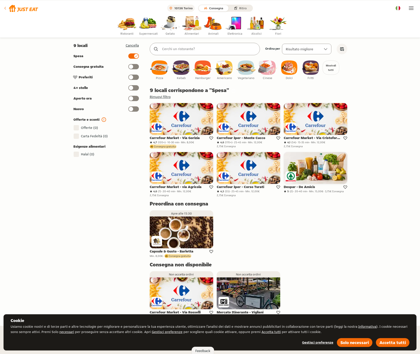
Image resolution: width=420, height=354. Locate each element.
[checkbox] (160, 70)
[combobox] (209, 49)
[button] (21, 8)
